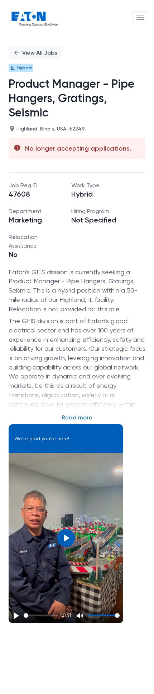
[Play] (16, 615)
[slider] (41, 615)
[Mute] (80, 615)
